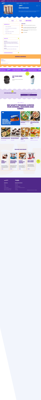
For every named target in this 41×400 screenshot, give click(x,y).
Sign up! (10, 202)
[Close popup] (7, 193)
